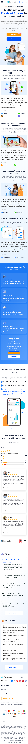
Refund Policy (22, 702)
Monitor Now (14, 34)
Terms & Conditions (9, 704)
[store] (26, 2)
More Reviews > (5, 467)
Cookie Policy (15, 702)
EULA (2, 704)
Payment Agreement (18, 704)
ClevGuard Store (7, 698)
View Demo (14, 356)
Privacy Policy (9, 702)
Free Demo (14, 39)
